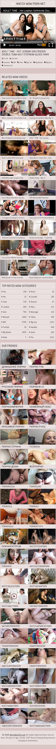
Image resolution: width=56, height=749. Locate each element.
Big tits (29, 62)
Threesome (8, 65)
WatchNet (30, 4)
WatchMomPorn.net (17, 734)
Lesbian (6, 62)
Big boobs (39, 62)
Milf (14, 62)
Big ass (49, 62)
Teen (21, 62)
